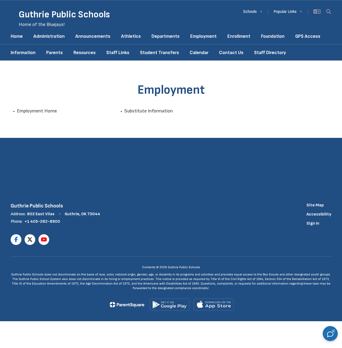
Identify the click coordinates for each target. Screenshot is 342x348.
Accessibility (318, 214)
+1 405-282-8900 (42, 221)
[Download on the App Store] (214, 304)
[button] (253, 11)
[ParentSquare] (127, 305)
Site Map (315, 205)
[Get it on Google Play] (170, 304)
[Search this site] (328, 11)
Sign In (312, 223)
